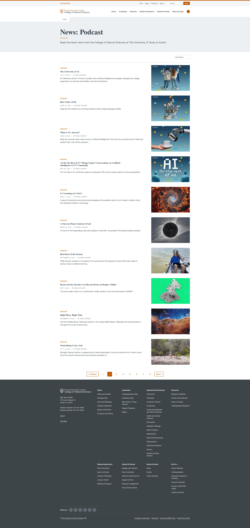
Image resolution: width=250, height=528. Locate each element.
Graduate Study (128, 398)
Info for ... (173, 3)
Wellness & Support (104, 484)
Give (186, 3)
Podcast (63, 68)
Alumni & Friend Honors (130, 476)
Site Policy (155, 518)
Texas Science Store (129, 488)
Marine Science (152, 430)
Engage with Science (129, 468)
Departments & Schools (156, 390)
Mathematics (151, 434)
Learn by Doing (103, 472)
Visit (141, 3)
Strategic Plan (102, 398)
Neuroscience (152, 442)
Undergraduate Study (130, 394)
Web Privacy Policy (184, 518)
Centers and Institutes (179, 398)
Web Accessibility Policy (168, 518)
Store (162, 3)
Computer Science (153, 402)
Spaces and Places (104, 410)
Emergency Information (142, 518)
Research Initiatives (178, 394)
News (65, 19)
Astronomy (151, 394)
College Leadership (104, 406)
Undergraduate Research (180, 406)
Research (133, 11)
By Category (179, 57)
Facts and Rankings (104, 402)
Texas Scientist (152, 476)
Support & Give (127, 480)
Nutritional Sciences (154, 445)
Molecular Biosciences (155, 438)
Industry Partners (177, 492)
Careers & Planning (104, 476)
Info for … (175, 464)
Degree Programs (128, 408)
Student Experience (147, 11)
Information (151, 422)
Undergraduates (177, 472)
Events (149, 472)
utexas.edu (65, 3)
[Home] (60, 19)
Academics (123, 11)
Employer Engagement (130, 484)
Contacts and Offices (105, 414)
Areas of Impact (177, 402)
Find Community (103, 468)
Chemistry (150, 398)
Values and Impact (104, 394)
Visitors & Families (178, 482)
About (113, 11)
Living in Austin (102, 480)
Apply (147, 3)
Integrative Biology (154, 426)
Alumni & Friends (163, 11)
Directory (154, 3)
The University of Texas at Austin (72, 518)
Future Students (177, 468)
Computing (151, 406)
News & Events (178, 11)
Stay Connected (128, 472)
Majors (124, 412)
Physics (149, 449)
